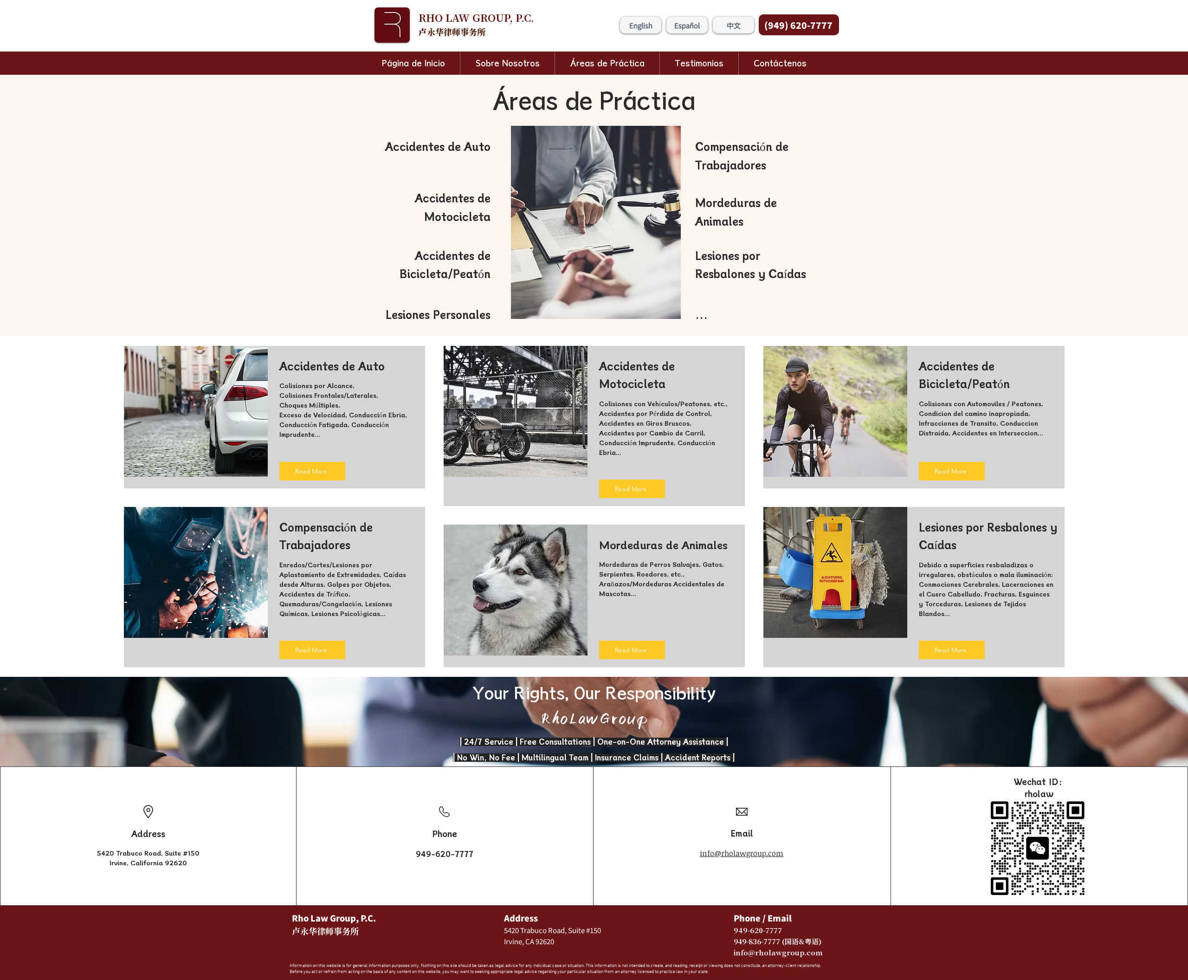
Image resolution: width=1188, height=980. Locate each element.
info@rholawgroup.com (741, 853)
